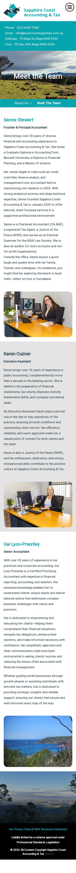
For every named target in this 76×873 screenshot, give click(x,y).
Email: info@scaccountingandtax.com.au (34, 33)
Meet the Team (49, 103)
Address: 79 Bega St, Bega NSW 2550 (31, 38)
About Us (22, 103)
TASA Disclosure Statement (50, 829)
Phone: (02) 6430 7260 (22, 27)
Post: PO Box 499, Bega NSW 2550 (30, 44)
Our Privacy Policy (20, 829)
